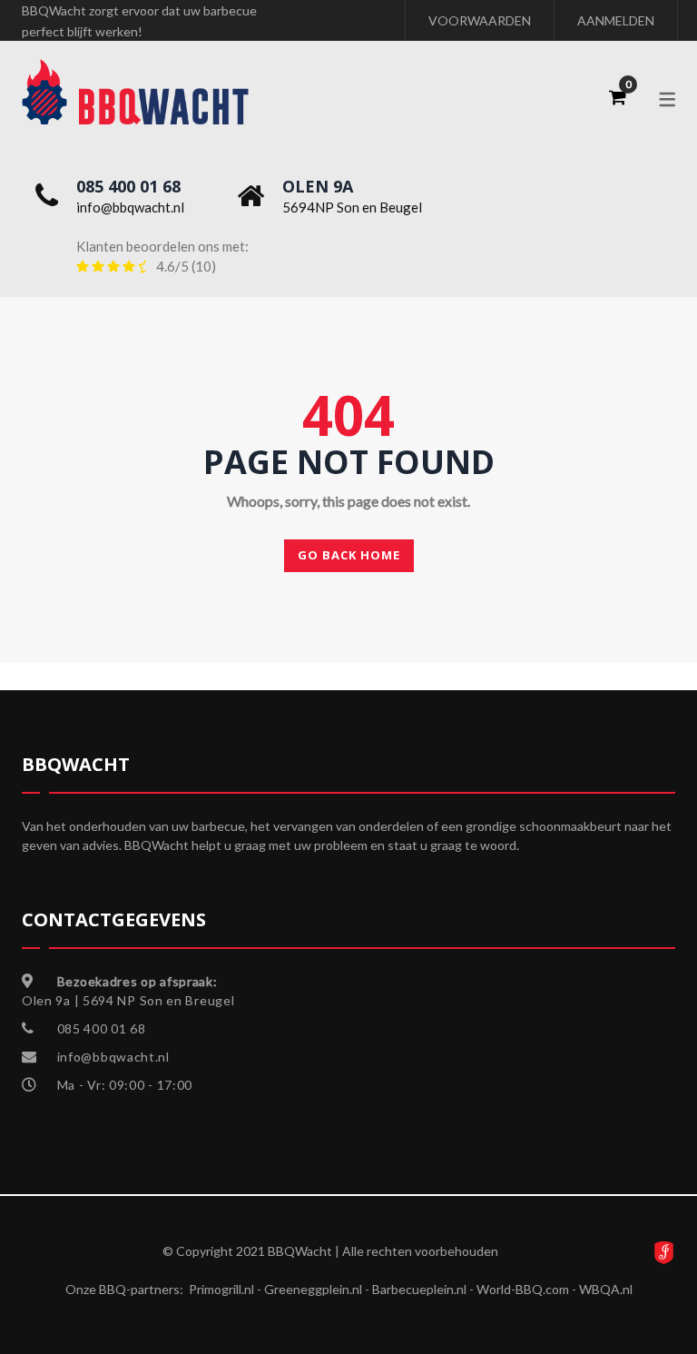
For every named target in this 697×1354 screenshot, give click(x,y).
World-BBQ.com (522, 1289)
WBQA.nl (606, 1289)
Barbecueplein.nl (419, 1289)
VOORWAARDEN (479, 20)
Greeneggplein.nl (313, 1289)
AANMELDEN (615, 20)
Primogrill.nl (221, 1289)
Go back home (349, 555)
